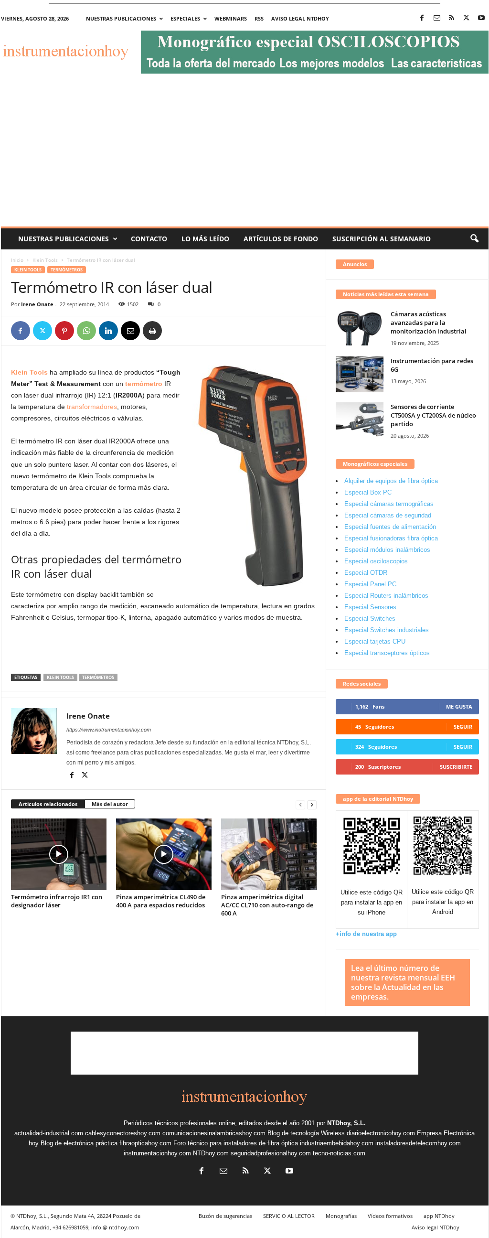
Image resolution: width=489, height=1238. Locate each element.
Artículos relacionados (48, 803)
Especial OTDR (365, 572)
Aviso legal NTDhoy (300, 18)
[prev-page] (300, 804)
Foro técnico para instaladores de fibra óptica (235, 1143)
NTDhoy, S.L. (346, 1123)
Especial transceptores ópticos (387, 653)
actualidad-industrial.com (48, 1133)
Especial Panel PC (370, 584)
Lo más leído (205, 238)
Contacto (149, 238)
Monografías (341, 1215)
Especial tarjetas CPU (374, 641)
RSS (259, 18)
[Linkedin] (108, 330)
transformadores (92, 406)
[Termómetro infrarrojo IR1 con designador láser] (58, 854)
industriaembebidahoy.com (336, 1143)
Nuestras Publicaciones (63, 238)
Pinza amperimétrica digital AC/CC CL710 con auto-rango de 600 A (267, 905)
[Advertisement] (245, 155)
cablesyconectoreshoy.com (122, 1133)
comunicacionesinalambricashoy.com (214, 1133)
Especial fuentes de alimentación (390, 526)
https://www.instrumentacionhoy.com (108, 729)
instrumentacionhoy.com (157, 1153)
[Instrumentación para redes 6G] (359, 374)
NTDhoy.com (211, 1153)
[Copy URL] (174, 330)
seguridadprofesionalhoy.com (271, 1153)
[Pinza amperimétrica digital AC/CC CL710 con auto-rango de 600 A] (269, 854)
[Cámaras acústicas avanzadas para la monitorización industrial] (359, 327)
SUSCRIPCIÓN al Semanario (381, 238)
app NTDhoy (439, 1215)
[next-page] (312, 804)
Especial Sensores (370, 607)
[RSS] (451, 18)
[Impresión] (152, 330)
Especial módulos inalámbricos (387, 549)
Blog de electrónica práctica (79, 1143)
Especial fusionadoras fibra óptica (391, 538)
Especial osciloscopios (376, 561)
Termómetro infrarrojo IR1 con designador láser (56, 901)
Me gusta (459, 706)
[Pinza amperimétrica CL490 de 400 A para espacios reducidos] (164, 854)
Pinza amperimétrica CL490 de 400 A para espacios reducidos (160, 901)
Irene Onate (37, 304)
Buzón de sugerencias (225, 1215)
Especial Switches (369, 618)
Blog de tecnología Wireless (306, 1133)
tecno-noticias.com (339, 1153)
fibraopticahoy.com (145, 1143)
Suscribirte (456, 766)
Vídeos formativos (390, 1215)
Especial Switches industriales (386, 630)
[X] (466, 18)
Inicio (17, 260)
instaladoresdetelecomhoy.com (418, 1143)
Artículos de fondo (281, 238)
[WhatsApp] (86, 330)
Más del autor (110, 803)
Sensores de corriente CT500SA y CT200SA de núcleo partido (433, 415)
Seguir (463, 726)
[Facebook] (422, 18)
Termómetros (67, 270)
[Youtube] (481, 18)
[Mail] (437, 18)
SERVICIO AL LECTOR (289, 1215)
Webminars (230, 18)
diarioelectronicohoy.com (381, 1133)
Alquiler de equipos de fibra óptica (391, 480)
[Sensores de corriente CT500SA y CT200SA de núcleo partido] (359, 420)
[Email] (130, 330)
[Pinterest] (64, 330)
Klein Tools (45, 260)
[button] (474, 238)
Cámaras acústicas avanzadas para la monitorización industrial (429, 322)
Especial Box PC (368, 492)
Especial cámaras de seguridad (387, 515)
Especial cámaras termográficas (389, 503)
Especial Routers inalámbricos (386, 595)
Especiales (185, 18)
